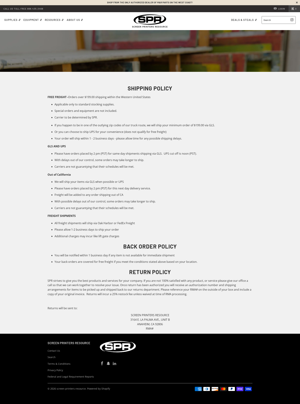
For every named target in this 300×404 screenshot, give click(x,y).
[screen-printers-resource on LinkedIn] (114, 363)
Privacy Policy (55, 370)
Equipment (31, 19)
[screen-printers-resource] (150, 21)
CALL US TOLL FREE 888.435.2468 (23, 8)
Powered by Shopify (98, 388)
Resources (53, 19)
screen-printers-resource (71, 388)
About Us (74, 19)
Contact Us (54, 350)
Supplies (11, 19)
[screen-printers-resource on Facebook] (102, 363)
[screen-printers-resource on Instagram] (108, 363)
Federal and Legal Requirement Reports (71, 376)
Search (52, 357)
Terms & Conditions (59, 363)
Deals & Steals (243, 19)
